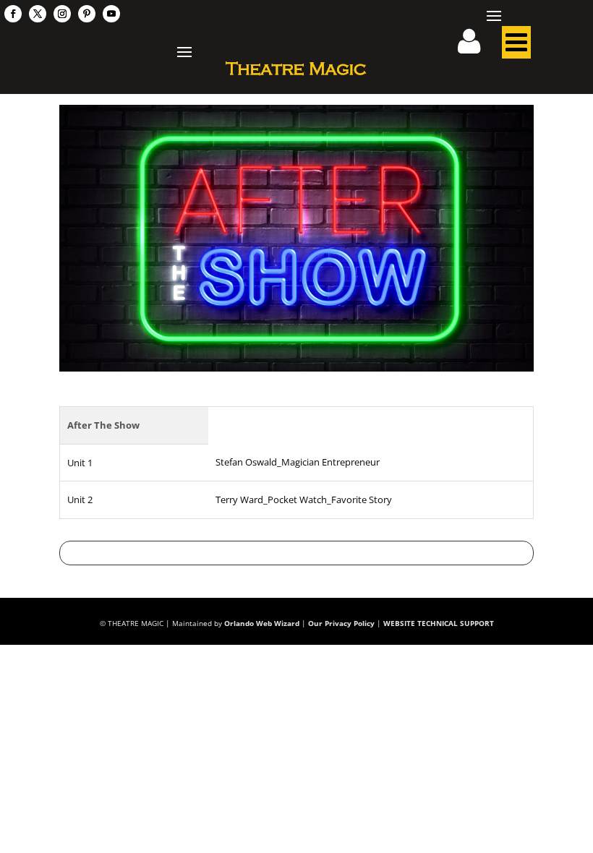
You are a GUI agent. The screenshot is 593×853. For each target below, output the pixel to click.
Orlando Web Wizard (261, 623)
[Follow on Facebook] (13, 13)
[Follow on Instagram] (62, 13)
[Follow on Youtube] (111, 13)
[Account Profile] (478, 46)
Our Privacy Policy (341, 623)
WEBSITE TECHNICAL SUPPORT (438, 623)
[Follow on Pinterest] (86, 13)
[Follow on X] (37, 13)
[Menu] (516, 46)
